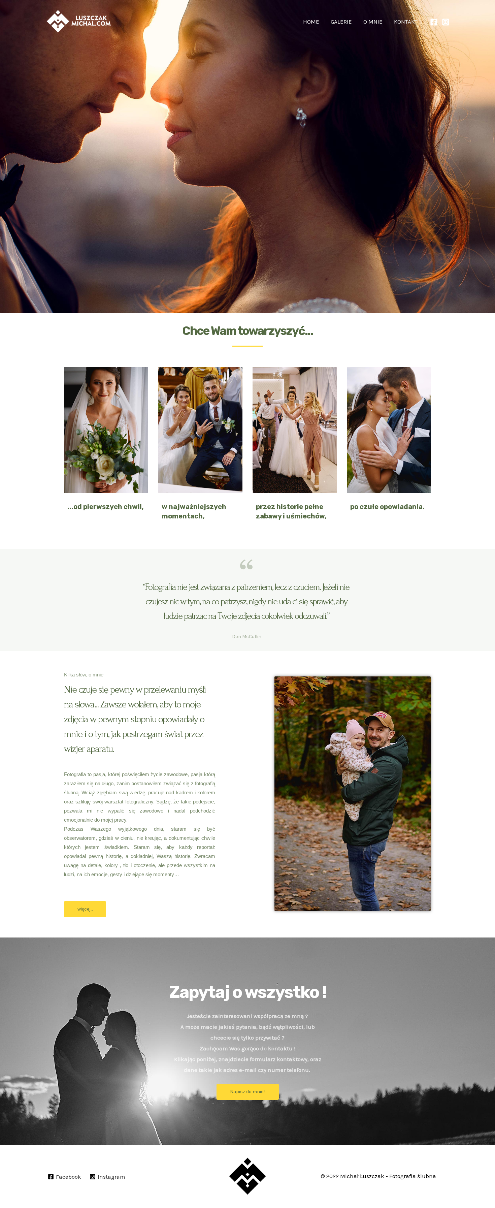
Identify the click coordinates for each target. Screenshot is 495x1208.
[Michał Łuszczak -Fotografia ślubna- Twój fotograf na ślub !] (79, 21)
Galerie (341, 21)
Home (311, 21)
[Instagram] (446, 22)
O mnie (373, 21)
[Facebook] (434, 22)
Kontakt (406, 21)
